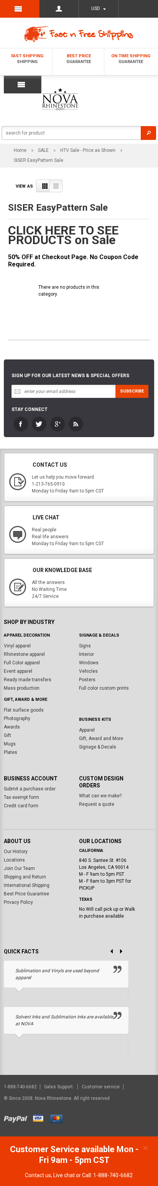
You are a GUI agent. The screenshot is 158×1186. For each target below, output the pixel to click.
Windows (89, 662)
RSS (76, 424)
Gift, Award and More (101, 738)
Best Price (78, 58)
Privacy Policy (18, 902)
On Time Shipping (130, 58)
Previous (108, 952)
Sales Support (59, 1087)
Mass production (22, 688)
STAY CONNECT (30, 409)
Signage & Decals (97, 747)
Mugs (10, 744)
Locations (14, 860)
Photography (17, 718)
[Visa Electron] (41, 1117)
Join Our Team (19, 868)
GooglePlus (57, 424)
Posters (87, 679)
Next (124, 952)
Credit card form (21, 805)
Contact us (38, 1175)
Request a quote (96, 804)
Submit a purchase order (30, 789)
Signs (85, 646)
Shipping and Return (25, 877)
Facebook (20, 424)
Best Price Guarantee (26, 894)
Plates (10, 752)
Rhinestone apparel (24, 654)
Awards (12, 727)
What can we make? (100, 795)
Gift (7, 735)
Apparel (87, 730)
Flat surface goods (24, 710)
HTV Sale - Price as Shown (87, 150)
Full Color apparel (22, 662)
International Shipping (26, 885)
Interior (86, 654)
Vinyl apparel (17, 646)
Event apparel (18, 671)
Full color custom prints (104, 688)
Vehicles (88, 671)
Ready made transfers (27, 679)
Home (20, 150)
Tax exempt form (21, 797)
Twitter (39, 424)
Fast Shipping (27, 58)
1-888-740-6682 (21, 1087)
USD (95, 8)
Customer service (101, 1087)
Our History (16, 851)
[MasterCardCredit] (58, 1117)
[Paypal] (18, 1117)
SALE (43, 150)
